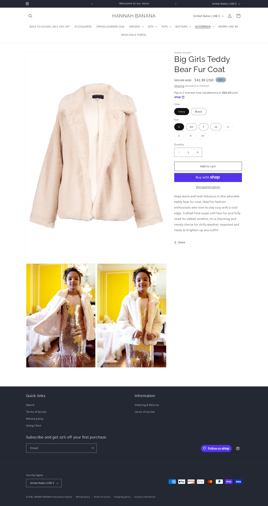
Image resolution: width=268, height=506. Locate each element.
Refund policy (35, 418)
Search (30, 404)
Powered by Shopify (62, 497)
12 (204, 136)
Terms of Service (36, 411)
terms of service (145, 411)
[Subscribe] (92, 448)
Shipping (179, 85)
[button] (30, 16)
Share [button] (181, 242)
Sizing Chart (33, 425)
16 (215, 127)
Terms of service (102, 497)
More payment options (208, 186)
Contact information (145, 497)
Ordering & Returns (147, 404)
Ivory (181, 111)
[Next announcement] (175, 3)
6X (191, 127)
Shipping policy (122, 497)
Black (198, 111)
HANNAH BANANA (43, 497)
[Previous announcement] (92, 3)
